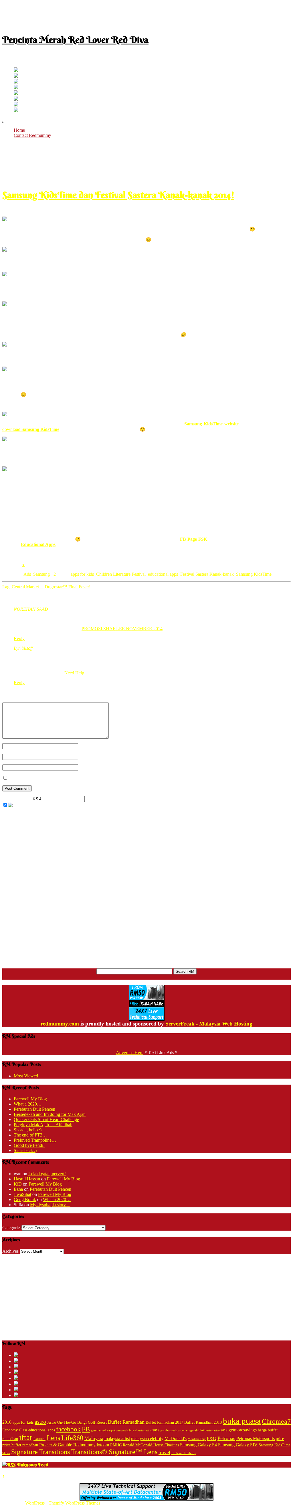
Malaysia (93, 1438)
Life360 (72, 1437)
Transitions (54, 1452)
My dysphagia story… (50, 1204)
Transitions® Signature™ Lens (114, 1452)
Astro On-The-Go (61, 1422)
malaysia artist (117, 1438)
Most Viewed (26, 1075)
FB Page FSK (193, 539)
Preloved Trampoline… (35, 1140)
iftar (25, 1437)
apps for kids (82, 574)
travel (164, 1452)
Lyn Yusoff (23, 648)
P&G (211, 1438)
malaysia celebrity (147, 1438)
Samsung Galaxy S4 (198, 1444)
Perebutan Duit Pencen (34, 1109)
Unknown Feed (32, 1465)
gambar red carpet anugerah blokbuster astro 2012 (194, 1430)
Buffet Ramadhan (126, 1422)
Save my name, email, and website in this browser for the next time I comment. (80, 778)
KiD (18, 1184)
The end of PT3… (30, 1135)
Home (19, 130)
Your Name (88, 746)
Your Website (90, 767)
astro (40, 1422)
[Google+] (16, 81)
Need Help (74, 672)
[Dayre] (16, 110)
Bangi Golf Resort (92, 1422)
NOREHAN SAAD (31, 609)
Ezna (18, 1189)
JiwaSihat (22, 1194)
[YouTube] (16, 87)
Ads (27, 574)
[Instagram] (16, 93)
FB (86, 1429)
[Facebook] (16, 76)
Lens (53, 1437)
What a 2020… (27, 1104)
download (30, 429)
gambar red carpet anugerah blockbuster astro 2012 (125, 1430)
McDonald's (176, 1438)
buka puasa (242, 1420)
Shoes (6, 1453)
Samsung (41, 574)
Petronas (226, 1438)
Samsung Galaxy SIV (238, 1444)
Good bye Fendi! (29, 1145)
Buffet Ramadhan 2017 (164, 1422)
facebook (68, 1429)
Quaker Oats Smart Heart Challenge (46, 1119)
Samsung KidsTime (254, 574)
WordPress (35, 1503)
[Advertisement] (146, 15)
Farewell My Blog (30, 1098)
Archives (10, 1251)
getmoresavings (243, 1430)
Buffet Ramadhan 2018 (203, 1422)
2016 (6, 1422)
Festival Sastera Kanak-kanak (207, 574)
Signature (24, 1452)
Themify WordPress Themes (74, 1503)
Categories (11, 1227)
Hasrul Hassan (27, 1178)
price (280, 1439)
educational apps (163, 574)
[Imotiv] (16, 104)
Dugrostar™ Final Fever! (67, 586)
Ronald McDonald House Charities (151, 1445)
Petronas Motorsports (255, 1438)
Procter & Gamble (55, 1444)
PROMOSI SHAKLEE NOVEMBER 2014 (122, 628)
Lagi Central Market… (22, 586)
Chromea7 (276, 1421)
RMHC (116, 1445)
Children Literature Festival (121, 574)
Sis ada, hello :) (27, 1129)
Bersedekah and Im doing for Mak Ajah (50, 1114)
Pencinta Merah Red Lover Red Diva (75, 39)
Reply (19, 638)
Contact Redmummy (32, 135)
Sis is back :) (25, 1150)
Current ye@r (16, 798)
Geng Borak (25, 1199)
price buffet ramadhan (20, 1445)
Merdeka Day (197, 1439)
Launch (39, 1439)
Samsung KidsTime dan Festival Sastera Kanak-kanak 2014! (118, 195)
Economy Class (14, 1430)
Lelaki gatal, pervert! (47, 1173)
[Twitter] (16, 70)
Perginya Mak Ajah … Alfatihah (43, 1124)
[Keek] (16, 99)
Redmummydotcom (91, 1444)
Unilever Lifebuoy (183, 1453)
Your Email (88, 756)
